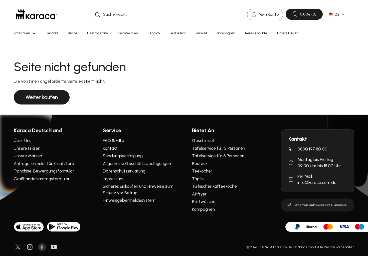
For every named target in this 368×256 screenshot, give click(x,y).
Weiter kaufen (42, 97)
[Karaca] (36, 14)
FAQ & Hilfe (113, 140)
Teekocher (202, 171)
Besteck (200, 163)
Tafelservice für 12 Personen (218, 148)
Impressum (113, 178)
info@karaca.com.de (316, 182)
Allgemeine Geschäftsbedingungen (137, 163)
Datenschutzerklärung (124, 171)
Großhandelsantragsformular (42, 178)
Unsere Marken (28, 155)
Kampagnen (203, 209)
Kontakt (110, 148)
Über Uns (22, 140)
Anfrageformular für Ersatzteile (44, 163)
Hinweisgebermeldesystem (129, 200)
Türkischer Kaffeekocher (215, 186)
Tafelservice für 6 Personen (218, 155)
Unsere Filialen (27, 148)
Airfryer (199, 194)
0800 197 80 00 (312, 149)
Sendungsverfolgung (123, 155)
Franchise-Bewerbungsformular (44, 171)
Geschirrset (203, 140)
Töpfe (198, 178)
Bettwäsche (204, 201)
